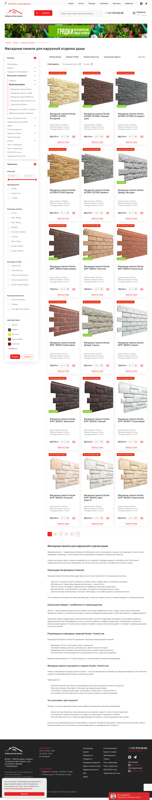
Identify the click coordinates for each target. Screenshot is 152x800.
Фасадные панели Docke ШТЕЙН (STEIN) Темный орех (96, 116)
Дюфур (14, 227)
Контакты (117, 3)
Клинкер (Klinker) (18, 232)
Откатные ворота (14, 129)
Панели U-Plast (72, 57)
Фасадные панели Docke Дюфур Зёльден (130, 191)
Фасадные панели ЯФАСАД (22, 97)
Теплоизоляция (14, 137)
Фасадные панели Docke (21, 89)
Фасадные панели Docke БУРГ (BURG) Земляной (62, 420)
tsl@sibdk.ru (136, 765)
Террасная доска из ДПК (17, 122)
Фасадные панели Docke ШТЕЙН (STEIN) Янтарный (62, 116)
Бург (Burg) (16, 222)
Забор (9, 125)
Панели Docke (55, 57)
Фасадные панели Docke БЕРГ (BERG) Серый (130, 343)
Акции (71, 3)
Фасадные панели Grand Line (23, 100)
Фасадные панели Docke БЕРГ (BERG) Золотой (96, 267)
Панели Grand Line (91, 57)
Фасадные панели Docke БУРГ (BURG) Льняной (62, 496)
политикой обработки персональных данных (13, 775)
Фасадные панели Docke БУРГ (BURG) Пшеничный (131, 496)
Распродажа (12, 64)
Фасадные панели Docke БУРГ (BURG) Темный (96, 420)
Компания (104, 3)
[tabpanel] (76, 31)
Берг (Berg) (16, 218)
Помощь (91, 3)
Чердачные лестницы (16, 156)
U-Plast (14, 198)
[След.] (77, 534)
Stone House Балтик (19, 280)
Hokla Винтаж (17, 270)
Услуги (81, 3)
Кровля (10, 68)
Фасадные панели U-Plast (21, 93)
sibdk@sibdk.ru (137, 771)
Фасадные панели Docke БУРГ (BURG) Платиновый (131, 420)
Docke (14, 188)
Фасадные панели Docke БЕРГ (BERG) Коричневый (63, 267)
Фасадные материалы (17, 75)
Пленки (10, 141)
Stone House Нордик (20, 284)
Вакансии (129, 3)
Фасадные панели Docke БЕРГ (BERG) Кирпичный (130, 267)
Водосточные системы (16, 118)
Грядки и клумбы (14, 133)
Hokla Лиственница (19, 275)
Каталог (46, 13)
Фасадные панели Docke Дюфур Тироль (96, 343)
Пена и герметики (14, 148)
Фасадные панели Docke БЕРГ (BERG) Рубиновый (62, 343)
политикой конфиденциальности (18, 788)
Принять (24, 794)
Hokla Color (16, 266)
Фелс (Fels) (16, 241)
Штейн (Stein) (17, 246)
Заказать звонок (135, 751)
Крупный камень (18, 299)
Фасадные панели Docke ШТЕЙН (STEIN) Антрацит (131, 115)
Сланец (14, 236)
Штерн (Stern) (17, 251)
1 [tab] (76, 36)
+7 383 (114, 13)
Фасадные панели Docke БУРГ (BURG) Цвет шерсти (96, 497)
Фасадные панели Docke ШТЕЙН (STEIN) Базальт (96, 191)
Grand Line (15, 193)
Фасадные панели (17, 84)
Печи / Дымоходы (14, 144)
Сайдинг (12, 80)
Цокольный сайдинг (19, 104)
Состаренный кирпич (20, 309)
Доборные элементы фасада (21, 113)
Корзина (141, 12)
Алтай (14, 213)
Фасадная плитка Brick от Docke (22, 109)
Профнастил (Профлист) (17, 72)
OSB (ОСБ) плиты (14, 152)
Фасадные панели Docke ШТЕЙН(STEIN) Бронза (62, 191)
